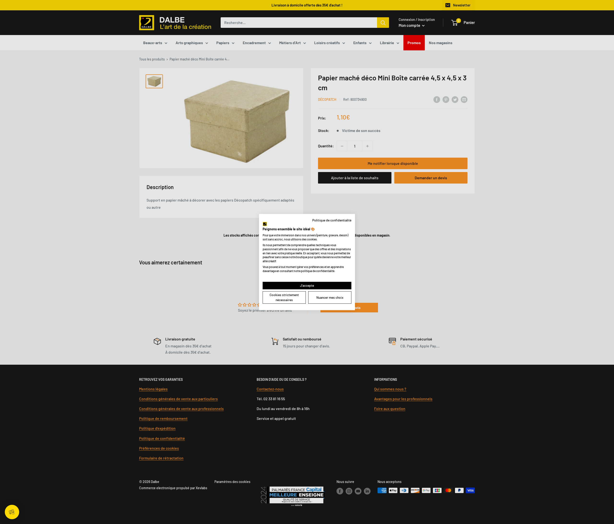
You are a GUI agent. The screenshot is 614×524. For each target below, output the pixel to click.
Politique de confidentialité (331, 220)
